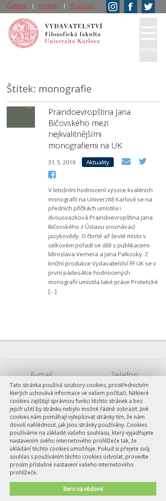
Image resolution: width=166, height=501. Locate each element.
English (48, 6)
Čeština (17, 6)
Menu (148, 49)
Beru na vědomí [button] (83, 488)
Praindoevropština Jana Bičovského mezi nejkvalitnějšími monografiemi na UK (89, 128)
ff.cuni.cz (82, 6)
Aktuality (97, 162)
